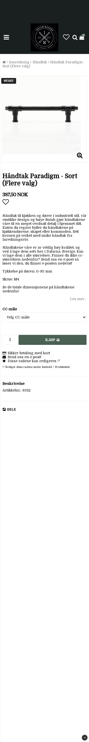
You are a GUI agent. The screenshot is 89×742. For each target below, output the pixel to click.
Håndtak (40, 62)
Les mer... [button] (78, 299)
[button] (66, 37)
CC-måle (9, 309)
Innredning (19, 62)
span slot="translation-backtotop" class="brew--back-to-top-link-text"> (85, 738)
